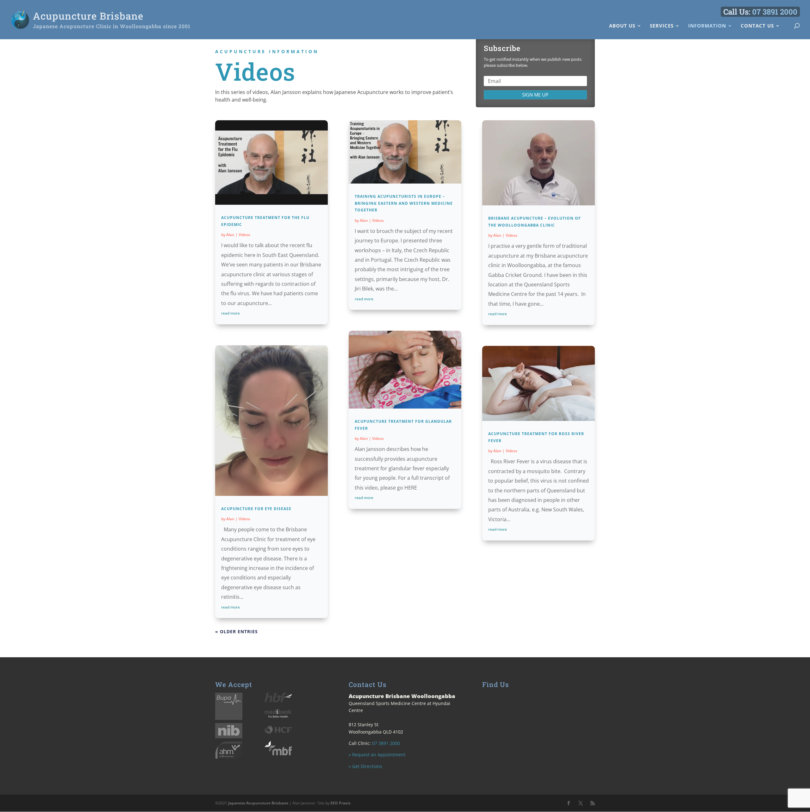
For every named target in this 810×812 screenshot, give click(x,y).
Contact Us (757, 26)
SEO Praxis (340, 803)
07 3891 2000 (774, 12)
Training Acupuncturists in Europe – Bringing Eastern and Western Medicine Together (404, 203)
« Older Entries (236, 631)
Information (707, 26)
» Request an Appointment (377, 755)
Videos (244, 234)
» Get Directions (365, 766)
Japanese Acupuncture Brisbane (258, 803)
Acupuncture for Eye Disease (256, 508)
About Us (622, 26)
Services (662, 26)
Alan (230, 234)
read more (230, 313)
